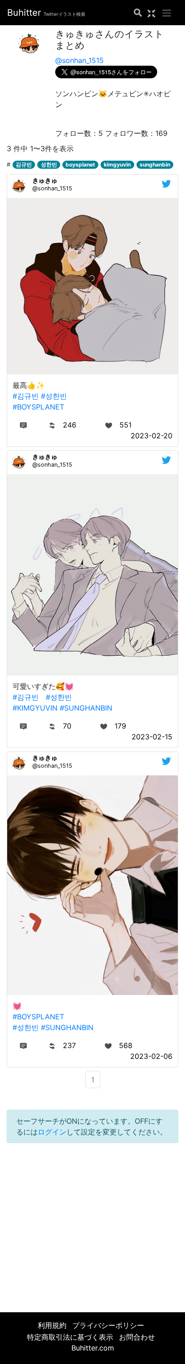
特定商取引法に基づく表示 (70, 1336)
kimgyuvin (117, 164)
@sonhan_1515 (79, 60)
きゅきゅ (44, 180)
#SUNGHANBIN (86, 707)
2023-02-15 (152, 736)
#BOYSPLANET (38, 406)
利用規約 (52, 1325)
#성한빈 (54, 396)
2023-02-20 (151, 435)
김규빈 (24, 164)
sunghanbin (155, 164)
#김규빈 (26, 396)
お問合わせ (137, 1336)
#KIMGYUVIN (35, 707)
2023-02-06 (151, 1056)
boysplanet (80, 164)
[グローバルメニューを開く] (166, 13)
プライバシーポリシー (108, 1325)
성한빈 (49, 164)
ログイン (52, 1131)
